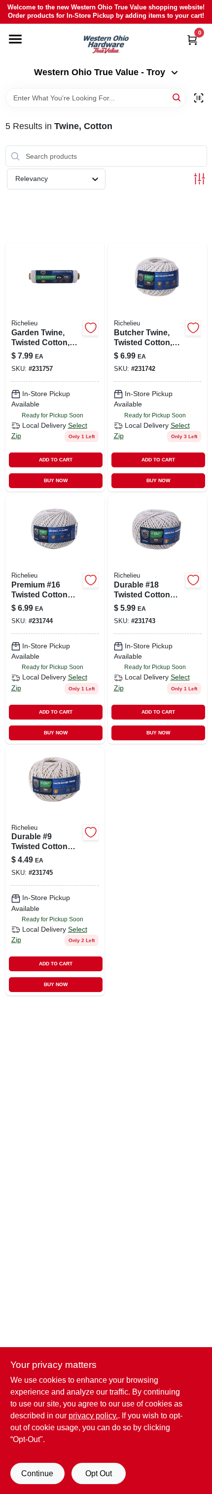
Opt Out (98, 1473)
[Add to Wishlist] (91, 328)
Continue (37, 1473)
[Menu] (15, 39)
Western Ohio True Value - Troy (99, 72)
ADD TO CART (55, 459)
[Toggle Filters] (199, 178)
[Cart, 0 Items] (192, 40)
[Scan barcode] (198, 98)
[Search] (177, 97)
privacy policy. (93, 1415)
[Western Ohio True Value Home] (106, 45)
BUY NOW (56, 480)
